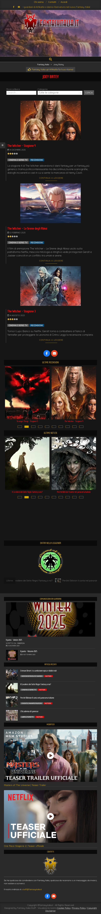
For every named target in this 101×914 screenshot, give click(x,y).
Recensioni (37, 160)
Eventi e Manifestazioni (32, 703)
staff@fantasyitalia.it (32, 889)
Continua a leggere (51, 178)
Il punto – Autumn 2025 (28, 651)
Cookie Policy (63, 908)
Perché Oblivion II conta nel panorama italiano (27, 492)
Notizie (48, 676)
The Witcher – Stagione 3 (21, 311)
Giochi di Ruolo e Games (32, 676)
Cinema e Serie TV (18, 160)
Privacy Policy (79, 908)
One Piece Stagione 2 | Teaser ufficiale (24, 846)
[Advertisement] (50, 46)
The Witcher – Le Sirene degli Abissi (27, 228)
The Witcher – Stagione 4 (21, 145)
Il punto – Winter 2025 (14, 640)
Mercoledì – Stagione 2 (73, 421)
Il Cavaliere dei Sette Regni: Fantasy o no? (35, 684)
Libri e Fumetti (27, 717)
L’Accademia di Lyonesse (74, 492)
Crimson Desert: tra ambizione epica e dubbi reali (38, 670)
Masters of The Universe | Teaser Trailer (25, 785)
